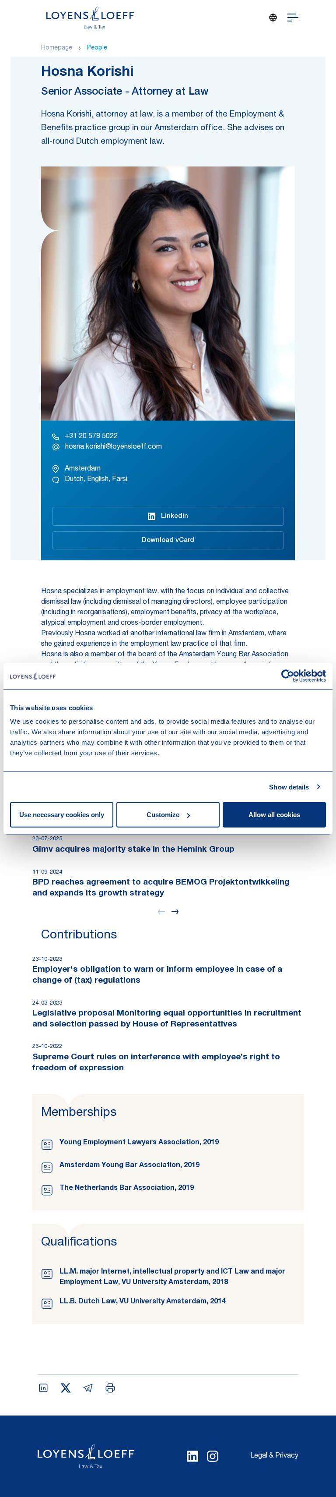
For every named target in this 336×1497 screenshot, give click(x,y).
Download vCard (168, 540)
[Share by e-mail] (88, 1388)
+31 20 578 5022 (91, 436)
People (97, 48)
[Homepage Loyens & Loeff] (90, 17)
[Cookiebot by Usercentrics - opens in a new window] (287, 675)
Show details (289, 786)
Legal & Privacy (274, 1456)
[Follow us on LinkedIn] (192, 1456)
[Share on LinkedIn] (43, 1388)
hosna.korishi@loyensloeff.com (113, 447)
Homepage (56, 48)
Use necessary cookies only (61, 814)
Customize (163, 814)
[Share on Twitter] (65, 1388)
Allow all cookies (274, 814)
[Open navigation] (292, 17)
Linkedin (174, 516)
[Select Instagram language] (212, 1456)
